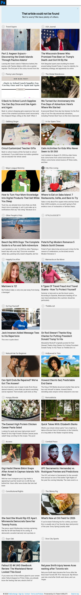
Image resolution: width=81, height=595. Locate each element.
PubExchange (13, 594)
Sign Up (21, 594)
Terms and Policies (37, 594)
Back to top (75, 594)
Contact (27, 594)
